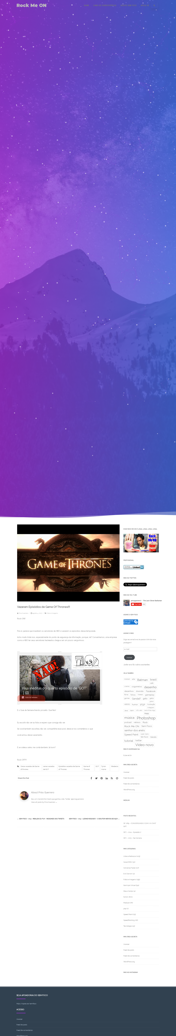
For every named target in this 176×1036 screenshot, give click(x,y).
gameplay (149, 695)
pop (124, 909)
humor (135, 704)
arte (133, 679)
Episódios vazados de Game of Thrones (69, 767)
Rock (145, 722)
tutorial (128, 740)
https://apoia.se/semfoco (26, 1004)
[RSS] (111, 778)
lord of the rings (149, 710)
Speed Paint (131, 734)
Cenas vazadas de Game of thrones (30, 767)
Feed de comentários (131, 784)
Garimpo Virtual (129, 885)
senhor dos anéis (134, 730)
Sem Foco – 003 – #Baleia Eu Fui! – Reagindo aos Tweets (40, 819)
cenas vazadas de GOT (48, 767)
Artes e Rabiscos (129, 856)
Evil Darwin (127, 874)
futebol (140, 694)
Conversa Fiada (129, 868)
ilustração (151, 704)
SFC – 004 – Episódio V (132, 832)
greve (151, 701)
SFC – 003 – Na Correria (132, 838)
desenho (150, 687)
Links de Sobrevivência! (104, 5)
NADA (125, 897)
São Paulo (144, 737)
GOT (97, 766)
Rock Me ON (31, 5)
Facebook (151, 691)
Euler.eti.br (127, 755)
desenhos (129, 691)
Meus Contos (128, 891)
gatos (152, 698)
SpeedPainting (129, 920)
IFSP (142, 704)
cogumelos (137, 686)
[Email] (117, 778)
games (127, 698)
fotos (133, 695)
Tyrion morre (103, 767)
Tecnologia (127, 926)
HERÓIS (127, 704)
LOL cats (139, 710)
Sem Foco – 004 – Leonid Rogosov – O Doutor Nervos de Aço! (94, 819)
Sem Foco (146, 726)
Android (127, 679)
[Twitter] (96, 778)
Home (86, 5)
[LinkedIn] (106, 778)
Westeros (114, 766)
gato (145, 698)
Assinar (129, 658)
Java (126, 710)
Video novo (144, 745)
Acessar (126, 772)
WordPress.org (129, 790)
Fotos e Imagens (52, 613)
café (151, 683)
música (129, 717)
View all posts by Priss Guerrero (44, 802)
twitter (138, 740)
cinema (126, 686)
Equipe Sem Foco (129, 5)
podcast (128, 722)
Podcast (126, 903)
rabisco (137, 722)
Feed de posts (128, 778)
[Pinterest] (101, 778)
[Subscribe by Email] (130, 624)
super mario (145, 734)
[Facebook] (91, 778)
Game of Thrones (86, 767)
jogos (132, 710)
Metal (146, 714)
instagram (150, 707)
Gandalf (136, 698)
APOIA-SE (145, 5)
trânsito (153, 737)
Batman (142, 680)
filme (126, 695)
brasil (153, 679)
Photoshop (146, 718)
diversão (140, 691)
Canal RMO (127, 862)
